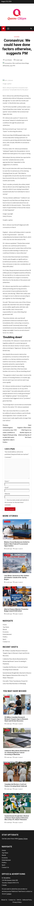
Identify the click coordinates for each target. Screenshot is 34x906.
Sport (4, 639)
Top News (16, 36)
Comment (8, 457)
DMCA (19, 900)
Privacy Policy (17, 902)
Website (7, 493)
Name (7, 481)
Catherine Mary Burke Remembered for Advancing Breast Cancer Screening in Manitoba (15, 661)
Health (7, 696)
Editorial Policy (27, 900)
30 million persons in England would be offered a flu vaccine (17, 272)
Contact (8, 894)
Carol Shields (8, 60)
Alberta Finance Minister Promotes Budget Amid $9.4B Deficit (16, 610)
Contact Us (6, 641)
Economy (6, 632)
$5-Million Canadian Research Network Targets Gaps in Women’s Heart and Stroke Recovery (16, 653)
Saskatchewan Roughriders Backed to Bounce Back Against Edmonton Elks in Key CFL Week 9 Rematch (17, 675)
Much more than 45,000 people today (14, 135)
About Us (4, 900)
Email (7, 487)
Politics (5, 637)
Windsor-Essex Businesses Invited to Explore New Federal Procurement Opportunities (16, 544)
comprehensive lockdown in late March (15, 237)
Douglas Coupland (18, 548)
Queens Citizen (23, 838)
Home (5, 624)
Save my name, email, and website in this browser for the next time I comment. (17, 502)
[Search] (31, 28)
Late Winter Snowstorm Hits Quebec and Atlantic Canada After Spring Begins (16, 577)
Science (7, 730)
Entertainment (7, 634)
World (5, 629)
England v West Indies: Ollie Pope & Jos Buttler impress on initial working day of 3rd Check (24, 431)
